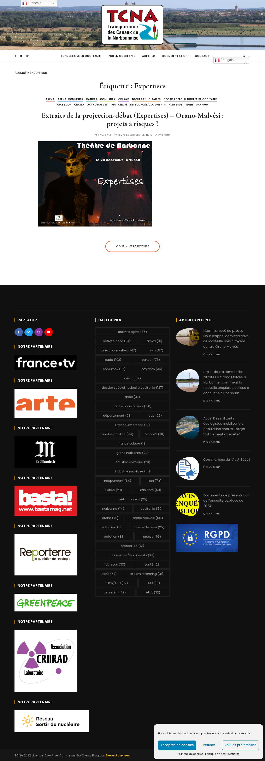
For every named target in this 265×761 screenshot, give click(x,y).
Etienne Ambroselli (132, 425)
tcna (167, 135)
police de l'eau (149, 527)
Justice (113, 490)
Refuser (209, 745)
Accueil (20, 72)
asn (156, 350)
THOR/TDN (116, 583)
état (153, 592)
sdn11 (189, 104)
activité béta (117, 341)
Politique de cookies (190, 754)
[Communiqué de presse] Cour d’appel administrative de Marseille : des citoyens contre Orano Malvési (226, 338)
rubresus (175, 104)
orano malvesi (97, 104)
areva (50, 99)
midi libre (150, 490)
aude (113, 359)
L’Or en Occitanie (121, 56)
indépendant (117, 480)
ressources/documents (148, 104)
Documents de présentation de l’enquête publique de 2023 (226, 500)
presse (152, 536)
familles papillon (117, 434)
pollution (114, 536)
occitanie (152, 508)
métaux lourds (132, 499)
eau (155, 415)
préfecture (132, 546)
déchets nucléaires (146, 99)
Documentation (175, 56)
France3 (154, 434)
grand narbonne (132, 453)
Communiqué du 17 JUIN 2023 (226, 459)
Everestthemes (118, 755)
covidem (151, 369)
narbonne (114, 508)
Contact (202, 56)
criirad (123, 99)
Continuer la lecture (132, 246)
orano (79, 104)
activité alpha (132, 332)
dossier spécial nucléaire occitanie (190, 99)
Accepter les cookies (177, 745)
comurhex (107, 99)
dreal (132, 397)
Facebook (64, 104)
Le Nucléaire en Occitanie (81, 56)
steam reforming (146, 574)
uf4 (154, 583)
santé (153, 564)
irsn (155, 480)
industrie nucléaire (132, 471)
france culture (132, 443)
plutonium (119, 104)
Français (227, 60)
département (117, 415)
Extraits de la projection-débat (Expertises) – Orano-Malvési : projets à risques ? (132, 119)
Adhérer (148, 56)
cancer (91, 99)
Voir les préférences (240, 745)
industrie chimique (132, 462)
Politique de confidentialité (222, 754)
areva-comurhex (70, 99)
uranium (202, 104)
